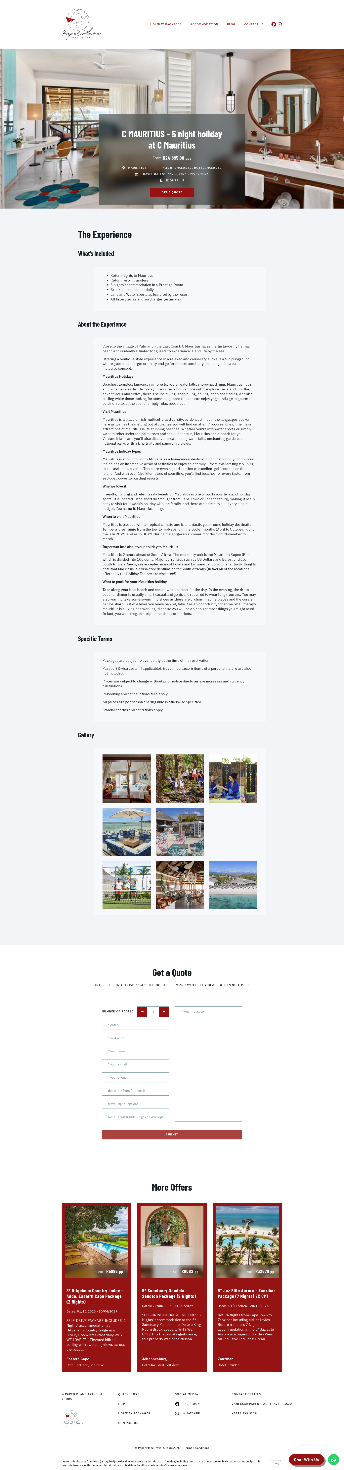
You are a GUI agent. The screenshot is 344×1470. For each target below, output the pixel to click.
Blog (231, 24)
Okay (276, 1463)
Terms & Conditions (196, 1448)
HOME (122, 1404)
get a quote (172, 192)
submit (172, 1134)
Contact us (254, 24)
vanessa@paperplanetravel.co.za (257, 1404)
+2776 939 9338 (244, 1413)
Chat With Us (306, 1459)
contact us (128, 1423)
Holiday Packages (166, 24)
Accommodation (204, 24)
